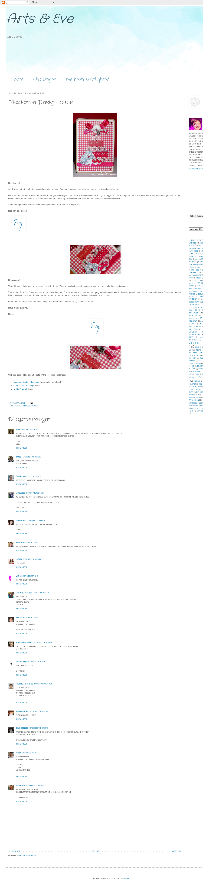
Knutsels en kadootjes (195, 326)
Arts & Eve (39, 19)
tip (198, 395)
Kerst (193, 324)
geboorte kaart (194, 305)
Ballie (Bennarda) (22, 728)
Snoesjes (197, 374)
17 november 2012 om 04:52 (42, 593)
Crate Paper (192, 283)
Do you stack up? (193, 291)
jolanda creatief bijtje (24, 684)
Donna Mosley (21, 520)
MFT (190, 350)
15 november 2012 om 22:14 (35, 493)
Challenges (44, 79)
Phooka (191, 366)
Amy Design (194, 251)
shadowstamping (197, 371)
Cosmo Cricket (196, 281)
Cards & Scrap (195, 270)
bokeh (192, 267)
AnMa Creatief (20, 389)
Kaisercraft (193, 321)
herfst (200, 307)
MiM (17, 576)
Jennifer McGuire (193, 318)
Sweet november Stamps (195, 387)
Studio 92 (197, 381)
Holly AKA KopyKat (22, 711)
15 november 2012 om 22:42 (30, 542)
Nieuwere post (14, 851)
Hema (193, 307)
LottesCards (20, 493)
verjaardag (194, 400)
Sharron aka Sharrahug (24, 593)
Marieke (197, 347)
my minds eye (195, 353)
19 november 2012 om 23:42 (38, 728)
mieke (18, 617)
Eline (193, 296)
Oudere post (176, 851)
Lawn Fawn (193, 329)
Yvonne (18, 753)
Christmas (192, 272)
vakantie (198, 397)
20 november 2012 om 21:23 (31, 753)
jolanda (19, 559)
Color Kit (191, 278)
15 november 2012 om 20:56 (30, 429)
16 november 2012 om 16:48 (29, 576)
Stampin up (192, 378)
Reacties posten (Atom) (27, 856)
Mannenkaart (193, 340)
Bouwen (199, 267)
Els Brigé (193, 299)
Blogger (127, 878)
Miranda (198, 350)
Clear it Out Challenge (23, 385)
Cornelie (19, 476)
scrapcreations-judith (24, 642)
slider (190, 374)
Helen (18, 542)
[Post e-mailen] (31, 403)
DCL (198, 286)
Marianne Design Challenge (26, 381)
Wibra (196, 405)
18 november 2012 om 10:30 (42, 642)
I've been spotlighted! (88, 79)
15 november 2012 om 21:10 (32, 476)
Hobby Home (193, 310)
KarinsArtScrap (21, 662)
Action (191, 245)
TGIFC (192, 389)
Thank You (198, 389)
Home (17, 79)
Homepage (96, 851)
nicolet (19, 457)
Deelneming (198, 288)
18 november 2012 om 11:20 (36, 662)
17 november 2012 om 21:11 (30, 617)
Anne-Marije (20, 785)
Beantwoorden (21, 448)
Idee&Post (193, 312)
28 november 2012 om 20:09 (35, 785)
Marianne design (34, 406)
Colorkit (198, 278)
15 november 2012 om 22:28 (36, 520)
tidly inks (192, 395)
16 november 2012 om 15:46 (32, 559)
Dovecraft (192, 294)
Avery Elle (194, 257)
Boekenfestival (198, 264)
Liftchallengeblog (194, 335)
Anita (18, 429)
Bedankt (197, 259)
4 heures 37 (193, 240)
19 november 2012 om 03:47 (38, 711)
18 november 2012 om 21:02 (43, 684)
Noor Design (192, 358)
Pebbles (198, 363)
